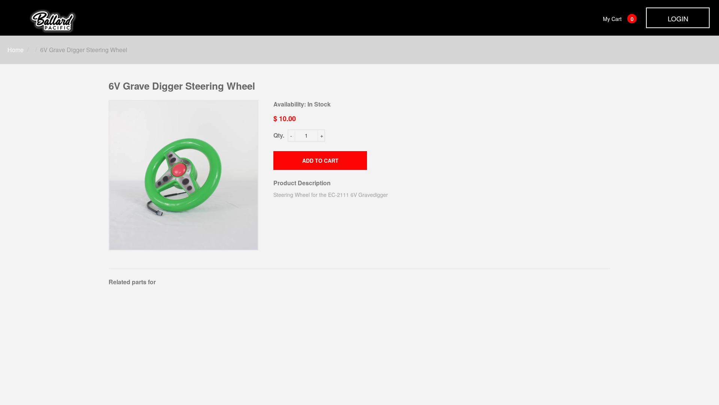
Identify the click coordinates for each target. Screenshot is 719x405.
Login (678, 18)
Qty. (278, 135)
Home (15, 49)
